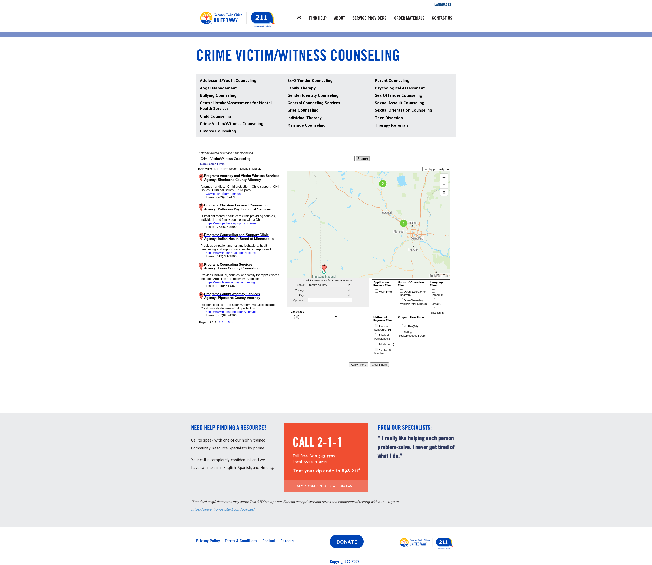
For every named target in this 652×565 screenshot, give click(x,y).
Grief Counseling (303, 110)
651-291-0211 (315, 461)
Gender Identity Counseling (313, 95)
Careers (287, 541)
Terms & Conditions (241, 541)
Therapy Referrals (392, 125)
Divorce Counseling (218, 130)
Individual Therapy (304, 117)
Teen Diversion (389, 117)
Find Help (318, 18)
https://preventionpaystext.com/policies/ (223, 509)
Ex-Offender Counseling (310, 80)
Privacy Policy (208, 541)
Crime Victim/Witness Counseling (231, 123)
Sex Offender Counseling (398, 95)
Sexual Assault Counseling (399, 102)
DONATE (346, 541)
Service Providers (369, 18)
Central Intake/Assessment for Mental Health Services (236, 105)
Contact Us (442, 18)
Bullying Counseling (218, 95)
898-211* (351, 470)
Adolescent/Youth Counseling (228, 80)
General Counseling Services (313, 102)
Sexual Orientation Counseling (403, 110)
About (339, 18)
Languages (442, 4)
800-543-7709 (322, 455)
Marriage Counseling (306, 125)
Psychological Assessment (400, 87)
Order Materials (409, 18)
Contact (268, 541)
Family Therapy (301, 87)
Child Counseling (215, 116)
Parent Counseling (392, 80)
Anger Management (218, 87)
